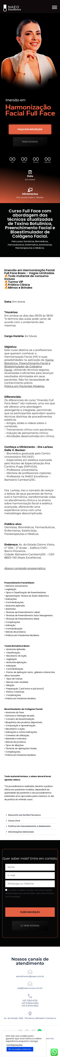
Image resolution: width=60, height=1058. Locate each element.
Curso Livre (14, 820)
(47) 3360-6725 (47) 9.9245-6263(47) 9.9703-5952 (30, 1003)
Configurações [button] (14, 1045)
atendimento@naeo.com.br (30, 976)
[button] (30, 815)
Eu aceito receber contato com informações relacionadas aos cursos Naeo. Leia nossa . (29, 893)
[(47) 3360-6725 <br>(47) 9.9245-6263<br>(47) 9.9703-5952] (30, 996)
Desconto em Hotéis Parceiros (24, 815)
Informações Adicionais (21, 832)
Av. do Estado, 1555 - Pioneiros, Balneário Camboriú (30, 1018)
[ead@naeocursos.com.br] (30, 983)
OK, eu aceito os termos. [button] (19, 1049)
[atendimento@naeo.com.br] (30, 972)
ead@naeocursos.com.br (30, 988)
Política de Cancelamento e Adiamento (29, 826)
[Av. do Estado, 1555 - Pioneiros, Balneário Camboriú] (30, 1014)
